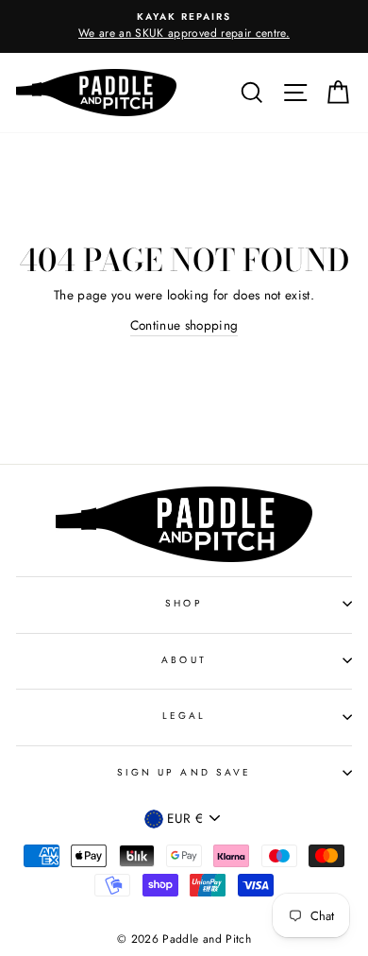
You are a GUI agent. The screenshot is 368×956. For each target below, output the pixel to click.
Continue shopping (184, 325)
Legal (184, 715)
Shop (183, 603)
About (183, 660)
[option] (184, 26)
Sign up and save (184, 772)
